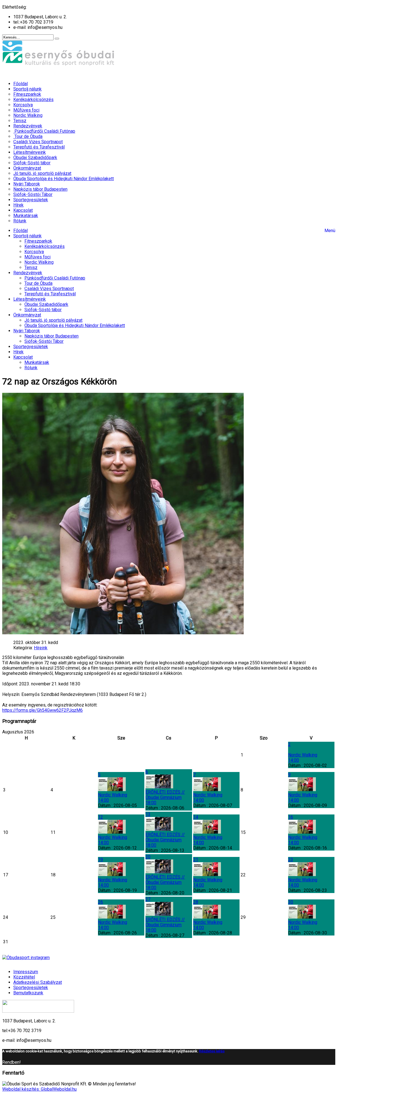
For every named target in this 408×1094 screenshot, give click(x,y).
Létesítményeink (29, 299)
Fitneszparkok (38, 241)
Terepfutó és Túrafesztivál (50, 293)
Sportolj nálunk (27, 235)
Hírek (18, 351)
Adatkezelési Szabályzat (37, 982)
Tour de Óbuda (38, 283)
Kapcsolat (23, 357)
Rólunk (30, 367)
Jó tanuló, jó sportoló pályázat (53, 320)
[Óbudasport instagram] (168, 957)
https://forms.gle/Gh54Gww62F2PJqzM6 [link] (42, 710)
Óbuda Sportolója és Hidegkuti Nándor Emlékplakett (74, 325)
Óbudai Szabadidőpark (46, 304)
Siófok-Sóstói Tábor (44, 341)
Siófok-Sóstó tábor (43, 309)
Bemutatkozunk (28, 992)
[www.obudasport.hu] (59, 74)
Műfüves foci (37, 257)
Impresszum (25, 971)
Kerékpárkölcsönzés (44, 246)
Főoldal (20, 230)
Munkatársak (36, 362)
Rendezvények (27, 272)
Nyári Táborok (26, 330)
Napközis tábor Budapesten (51, 336)
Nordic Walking (39, 262)
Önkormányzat (27, 315)
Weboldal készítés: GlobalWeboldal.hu (39, 1089)
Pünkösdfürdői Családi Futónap (54, 278)
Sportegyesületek (30, 346)
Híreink (40, 647)
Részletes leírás (212, 1051)
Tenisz (30, 267)
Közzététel (24, 977)
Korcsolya (34, 251)
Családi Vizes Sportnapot (49, 288)
